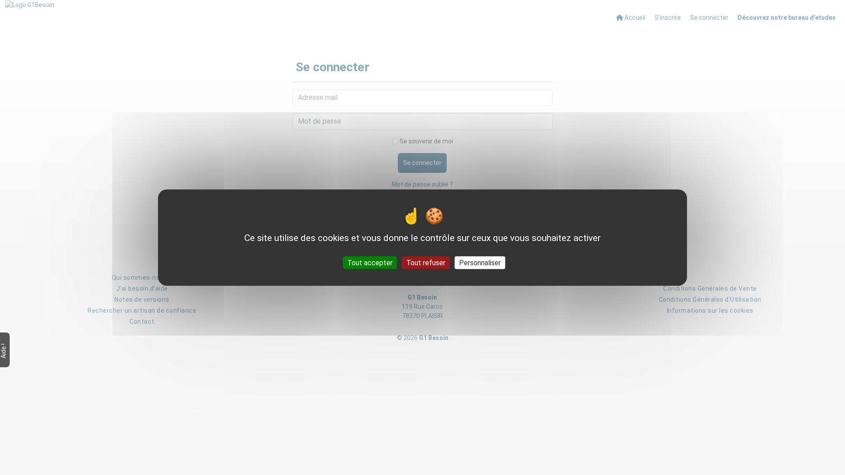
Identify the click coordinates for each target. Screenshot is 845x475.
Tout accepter (370, 262)
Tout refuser (425, 262)
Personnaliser (480, 262)
